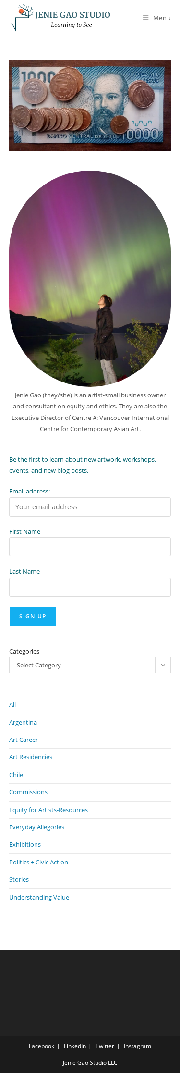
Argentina (23, 722)
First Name (24, 531)
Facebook (41, 1046)
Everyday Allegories (36, 827)
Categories (24, 651)
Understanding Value (39, 897)
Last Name (24, 571)
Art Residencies (30, 756)
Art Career (23, 739)
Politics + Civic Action (38, 862)
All (12, 704)
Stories (19, 879)
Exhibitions (25, 844)
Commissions (28, 792)
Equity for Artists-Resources (48, 809)
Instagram (137, 1046)
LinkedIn (75, 1046)
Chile (16, 774)
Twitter (105, 1046)
